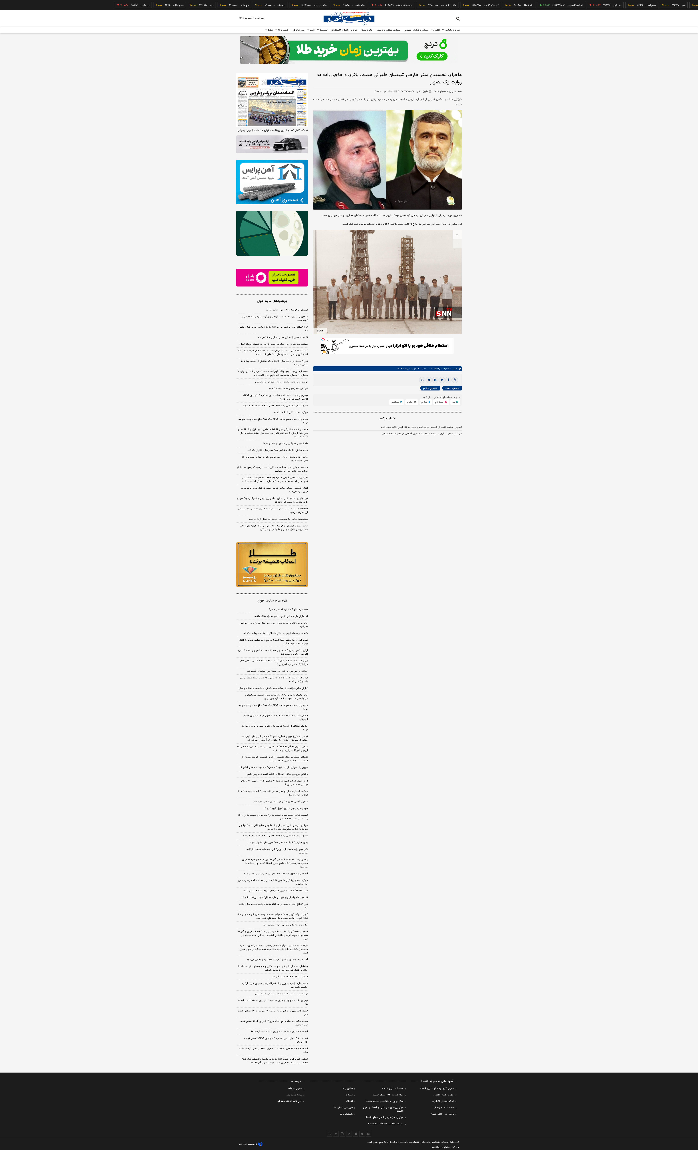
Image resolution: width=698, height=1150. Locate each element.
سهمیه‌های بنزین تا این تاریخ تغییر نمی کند (285, 808)
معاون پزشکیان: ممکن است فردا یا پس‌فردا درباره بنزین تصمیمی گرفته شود (274, 318)
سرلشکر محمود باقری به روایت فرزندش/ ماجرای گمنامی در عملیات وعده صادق (422, 434)
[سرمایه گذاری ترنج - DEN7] (349, 50)
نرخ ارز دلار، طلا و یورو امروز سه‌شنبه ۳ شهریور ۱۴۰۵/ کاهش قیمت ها (273, 1002)
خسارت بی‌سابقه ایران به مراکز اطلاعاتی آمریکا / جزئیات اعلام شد (275, 633)
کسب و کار (282, 30)
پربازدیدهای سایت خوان (272, 301)
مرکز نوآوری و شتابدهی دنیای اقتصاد (384, 1101)
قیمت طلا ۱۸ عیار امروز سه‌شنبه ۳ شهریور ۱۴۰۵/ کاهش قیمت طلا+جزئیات (276, 1040)
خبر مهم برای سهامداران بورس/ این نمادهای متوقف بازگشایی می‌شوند (276, 851)
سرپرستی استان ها (343, 1107)
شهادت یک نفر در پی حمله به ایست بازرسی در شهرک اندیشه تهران (273, 344)
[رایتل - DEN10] (272, 278)
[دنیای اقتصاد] (349, 18)
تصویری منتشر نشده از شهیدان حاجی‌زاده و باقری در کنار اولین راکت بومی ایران (421, 427)
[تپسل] (323, 339)
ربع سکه (668, 5)
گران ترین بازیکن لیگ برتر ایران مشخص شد (285, 925)
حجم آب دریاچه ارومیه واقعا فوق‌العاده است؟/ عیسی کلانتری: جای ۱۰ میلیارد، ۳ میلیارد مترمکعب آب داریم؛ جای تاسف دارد (272, 373)
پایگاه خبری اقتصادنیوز (442, 1114)
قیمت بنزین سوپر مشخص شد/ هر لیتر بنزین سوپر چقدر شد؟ (276, 873)
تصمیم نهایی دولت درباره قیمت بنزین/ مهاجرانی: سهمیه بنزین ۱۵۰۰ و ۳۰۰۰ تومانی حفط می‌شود (273, 817)
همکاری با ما (346, 1114)
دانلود (320, 331)
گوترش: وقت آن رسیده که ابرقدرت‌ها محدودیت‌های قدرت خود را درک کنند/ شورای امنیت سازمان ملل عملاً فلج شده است (272, 352)
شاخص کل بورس (526, 5)
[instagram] (368, 1134)
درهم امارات (601, 5)
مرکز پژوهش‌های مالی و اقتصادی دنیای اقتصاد (383, 1109)
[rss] (349, 1134)
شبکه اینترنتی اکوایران (443, 1101)
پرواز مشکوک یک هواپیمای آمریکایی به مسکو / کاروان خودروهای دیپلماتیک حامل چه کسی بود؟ (274, 662)
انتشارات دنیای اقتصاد (392, 1088)
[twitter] (442, 380)
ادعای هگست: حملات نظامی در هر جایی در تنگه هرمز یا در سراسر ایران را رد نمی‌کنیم (274, 490)
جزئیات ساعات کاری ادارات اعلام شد (290, 412)
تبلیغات (349, 1095)
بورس (407, 30)
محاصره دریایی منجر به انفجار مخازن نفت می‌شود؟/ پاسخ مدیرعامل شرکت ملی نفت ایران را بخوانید (272, 469)
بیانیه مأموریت (294, 1095)
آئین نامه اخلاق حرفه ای (289, 1101)
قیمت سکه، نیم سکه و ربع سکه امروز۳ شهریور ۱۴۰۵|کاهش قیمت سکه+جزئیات (273, 1023)
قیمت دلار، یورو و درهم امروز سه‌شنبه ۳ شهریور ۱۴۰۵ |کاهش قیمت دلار (272, 1012)
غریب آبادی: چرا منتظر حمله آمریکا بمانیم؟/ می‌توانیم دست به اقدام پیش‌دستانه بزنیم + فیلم (273, 642)
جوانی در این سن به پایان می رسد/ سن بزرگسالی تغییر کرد (277, 671)
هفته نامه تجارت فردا (443, 1107)
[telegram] (429, 380)
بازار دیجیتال (366, 30)
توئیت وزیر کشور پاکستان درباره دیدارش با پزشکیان (281, 382)
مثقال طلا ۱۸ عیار (399, 5)
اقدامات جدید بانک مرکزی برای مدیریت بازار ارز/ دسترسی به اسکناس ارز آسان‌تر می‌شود (273, 510)
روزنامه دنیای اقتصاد (443, 1095)
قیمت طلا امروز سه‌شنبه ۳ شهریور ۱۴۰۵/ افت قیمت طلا (279, 1031)
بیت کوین (568, 5)
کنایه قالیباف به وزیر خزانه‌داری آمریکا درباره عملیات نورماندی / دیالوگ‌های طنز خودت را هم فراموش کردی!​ (276, 696)
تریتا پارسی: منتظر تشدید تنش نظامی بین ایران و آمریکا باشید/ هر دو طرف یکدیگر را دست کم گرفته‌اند (272, 500)
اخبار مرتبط (387, 418)
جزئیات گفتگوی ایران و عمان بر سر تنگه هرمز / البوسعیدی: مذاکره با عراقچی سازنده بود (273, 793)
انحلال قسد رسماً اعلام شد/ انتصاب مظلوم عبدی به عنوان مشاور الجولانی (275, 717)
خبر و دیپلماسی (452, 30)
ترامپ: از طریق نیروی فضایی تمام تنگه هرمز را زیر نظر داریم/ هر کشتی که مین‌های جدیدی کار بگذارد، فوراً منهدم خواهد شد (275, 738)
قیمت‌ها (323, 30)
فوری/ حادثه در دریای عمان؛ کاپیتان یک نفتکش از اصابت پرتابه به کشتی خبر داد (274, 363)
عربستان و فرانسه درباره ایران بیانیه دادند (287, 310)
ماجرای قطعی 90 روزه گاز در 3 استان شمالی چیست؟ (281, 802)
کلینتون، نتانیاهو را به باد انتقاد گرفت (288, 388)
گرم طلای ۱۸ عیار (442, 5)
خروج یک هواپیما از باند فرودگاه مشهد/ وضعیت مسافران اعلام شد (273, 767)
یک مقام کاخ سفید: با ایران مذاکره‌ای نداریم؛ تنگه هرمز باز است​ (275, 891)
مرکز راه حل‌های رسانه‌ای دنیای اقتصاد (384, 1117)
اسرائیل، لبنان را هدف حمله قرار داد (290, 977)
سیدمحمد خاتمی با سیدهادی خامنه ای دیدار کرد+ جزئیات (278, 519)
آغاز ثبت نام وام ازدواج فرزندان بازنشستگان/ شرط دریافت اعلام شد (274, 897)
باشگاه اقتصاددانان (339, 30)
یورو (634, 5)
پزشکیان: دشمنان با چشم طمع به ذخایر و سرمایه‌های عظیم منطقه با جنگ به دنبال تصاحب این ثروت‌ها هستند (273, 968)
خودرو (354, 30)
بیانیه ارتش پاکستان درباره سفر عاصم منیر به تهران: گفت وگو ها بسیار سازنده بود (275, 458)
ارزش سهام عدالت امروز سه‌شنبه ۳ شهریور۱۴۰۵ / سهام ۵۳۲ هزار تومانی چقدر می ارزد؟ (274, 782)
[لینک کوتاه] (455, 380)
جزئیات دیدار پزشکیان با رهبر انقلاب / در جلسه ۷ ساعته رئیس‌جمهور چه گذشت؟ (273, 882)
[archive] (329, 1134)
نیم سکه (232, 5)
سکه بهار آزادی (271, 5)
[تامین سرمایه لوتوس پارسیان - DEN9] (272, 233)
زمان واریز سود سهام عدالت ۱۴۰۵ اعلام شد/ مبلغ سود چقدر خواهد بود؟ (273, 421)
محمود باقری (452, 388)
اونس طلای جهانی (355, 5)
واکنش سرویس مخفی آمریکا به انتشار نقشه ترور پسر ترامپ (277, 774)
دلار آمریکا (479, 5)
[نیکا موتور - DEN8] (272, 144)
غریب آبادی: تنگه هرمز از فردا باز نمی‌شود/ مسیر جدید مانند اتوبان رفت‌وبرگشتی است (274, 679)
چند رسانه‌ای (298, 30)
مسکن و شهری (421, 30)
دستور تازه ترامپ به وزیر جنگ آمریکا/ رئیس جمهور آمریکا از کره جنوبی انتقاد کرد (275, 985)
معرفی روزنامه (295, 1088)
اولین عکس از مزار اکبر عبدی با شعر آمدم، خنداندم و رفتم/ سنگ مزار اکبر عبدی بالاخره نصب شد (273, 652)
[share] (342, 1134)
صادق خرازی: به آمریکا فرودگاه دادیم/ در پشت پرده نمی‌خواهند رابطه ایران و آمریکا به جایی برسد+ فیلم (272, 748)
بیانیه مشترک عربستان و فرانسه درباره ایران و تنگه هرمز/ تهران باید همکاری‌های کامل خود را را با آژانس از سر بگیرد (274, 527)
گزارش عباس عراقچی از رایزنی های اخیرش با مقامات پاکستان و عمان (273, 688)
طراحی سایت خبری (250, 1144)
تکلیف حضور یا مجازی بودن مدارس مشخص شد (283, 337)
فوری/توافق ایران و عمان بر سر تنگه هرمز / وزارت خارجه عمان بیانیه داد (273, 328)
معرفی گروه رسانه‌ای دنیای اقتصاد (437, 1088)
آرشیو (312, 30)
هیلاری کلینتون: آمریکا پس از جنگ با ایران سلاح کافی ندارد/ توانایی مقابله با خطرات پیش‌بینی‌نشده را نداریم (273, 827)
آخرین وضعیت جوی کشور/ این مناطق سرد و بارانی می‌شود (277, 959)
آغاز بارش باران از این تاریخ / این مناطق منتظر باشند (281, 616)
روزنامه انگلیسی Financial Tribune (385, 1124)
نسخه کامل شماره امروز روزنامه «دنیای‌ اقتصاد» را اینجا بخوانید (272, 131)
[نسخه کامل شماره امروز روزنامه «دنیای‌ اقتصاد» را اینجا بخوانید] (272, 100)
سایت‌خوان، (447, 368)
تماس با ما (347, 1088)
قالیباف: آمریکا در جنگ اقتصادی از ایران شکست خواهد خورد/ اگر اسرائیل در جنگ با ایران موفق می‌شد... (274, 759)
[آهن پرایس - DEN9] (272, 182)
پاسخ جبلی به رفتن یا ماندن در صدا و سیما (285, 443)
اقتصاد (436, 30)
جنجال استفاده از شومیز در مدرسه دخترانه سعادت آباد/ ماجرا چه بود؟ (275, 728)
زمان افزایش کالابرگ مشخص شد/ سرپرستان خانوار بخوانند (278, 450)
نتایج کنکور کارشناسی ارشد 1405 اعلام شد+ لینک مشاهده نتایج (275, 836)
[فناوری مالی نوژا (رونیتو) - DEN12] (272, 564)
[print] (422, 380)
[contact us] (336, 1134)
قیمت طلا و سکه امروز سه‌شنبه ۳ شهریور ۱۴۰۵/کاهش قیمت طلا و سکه (273, 1050)
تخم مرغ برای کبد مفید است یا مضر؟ (288, 609)
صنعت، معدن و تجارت (388, 30)
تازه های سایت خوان (272, 600)
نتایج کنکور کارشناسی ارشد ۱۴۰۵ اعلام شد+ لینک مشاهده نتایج (275, 406)
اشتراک (349, 1101)
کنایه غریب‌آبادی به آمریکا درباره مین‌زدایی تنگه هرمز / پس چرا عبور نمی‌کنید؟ (274, 624)
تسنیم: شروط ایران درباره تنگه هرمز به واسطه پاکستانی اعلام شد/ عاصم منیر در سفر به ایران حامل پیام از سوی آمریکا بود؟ (275, 1061)
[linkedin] (435, 380)
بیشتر (269, 30)
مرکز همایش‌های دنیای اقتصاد (388, 1095)
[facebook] (448, 380)
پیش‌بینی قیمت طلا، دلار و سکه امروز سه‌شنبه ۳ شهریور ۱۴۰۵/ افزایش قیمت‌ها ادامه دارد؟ (275, 397)
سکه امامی (311, 5)
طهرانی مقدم (430, 388)
